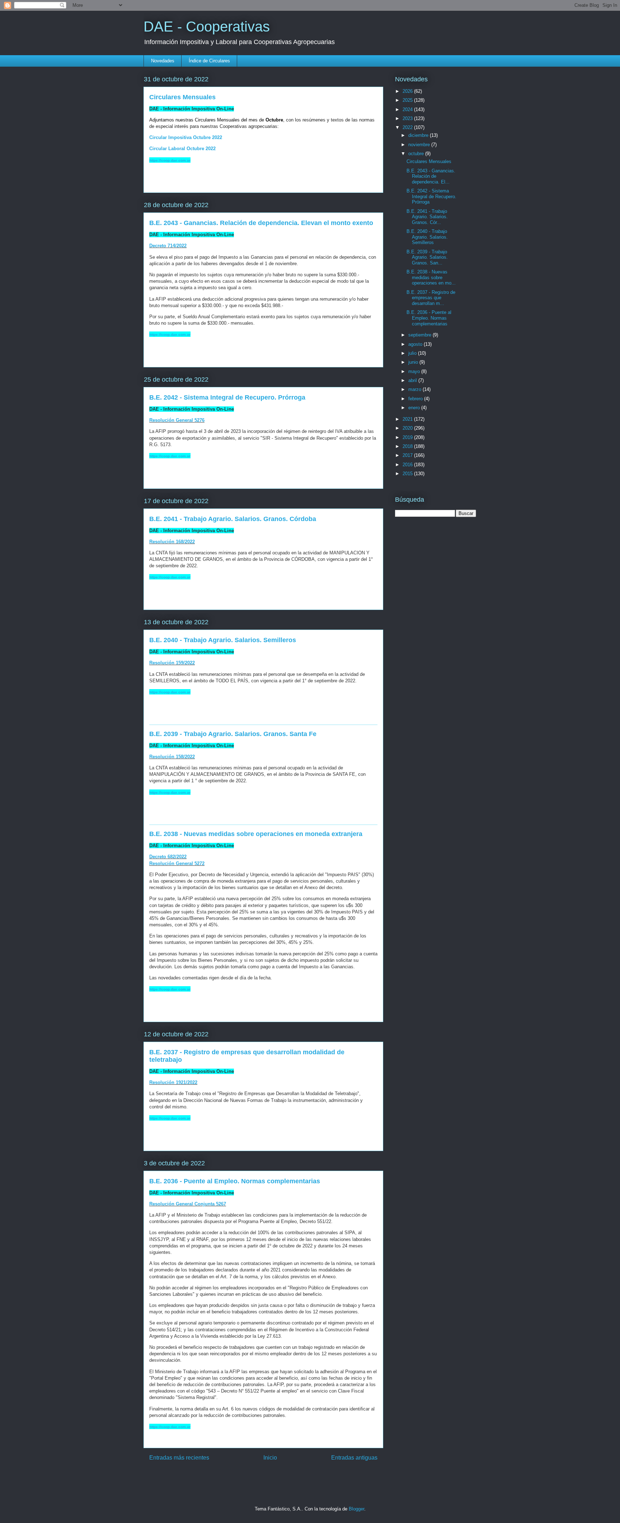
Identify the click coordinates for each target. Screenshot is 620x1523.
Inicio (270, 1458)
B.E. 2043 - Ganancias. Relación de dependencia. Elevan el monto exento (261, 222)
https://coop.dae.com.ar (170, 160)
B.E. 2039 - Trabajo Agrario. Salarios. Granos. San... (427, 257)
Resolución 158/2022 (172, 756)
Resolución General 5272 (177, 863)
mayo (414, 371)
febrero (416, 398)
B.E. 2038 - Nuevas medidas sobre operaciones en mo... (431, 277)
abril (413, 380)
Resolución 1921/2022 (173, 1082)
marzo (415, 389)
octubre (416, 153)
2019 (408, 437)
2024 (408, 109)
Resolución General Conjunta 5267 (187, 1204)
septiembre (420, 335)
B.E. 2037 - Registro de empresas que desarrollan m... (431, 298)
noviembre (419, 144)
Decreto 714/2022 (168, 245)
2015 (408, 473)
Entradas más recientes (179, 1458)
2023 (408, 118)
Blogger (356, 1509)
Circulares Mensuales (182, 97)
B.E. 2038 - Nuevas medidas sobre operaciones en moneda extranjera (255, 833)
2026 (408, 91)
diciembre (419, 135)
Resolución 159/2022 (172, 662)
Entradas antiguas (354, 1458)
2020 (408, 428)
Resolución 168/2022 (172, 541)
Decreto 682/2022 (168, 856)
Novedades (162, 60)
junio (413, 362)
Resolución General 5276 (177, 420)
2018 (408, 446)
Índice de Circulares (209, 60)
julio (413, 353)
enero (414, 407)
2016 (408, 464)
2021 (408, 419)
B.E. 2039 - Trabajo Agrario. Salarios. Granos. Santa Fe (232, 733)
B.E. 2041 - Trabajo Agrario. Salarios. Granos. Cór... (427, 217)
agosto (416, 344)
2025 (408, 100)
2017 (408, 455)
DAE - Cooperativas (207, 26)
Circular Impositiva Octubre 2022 (185, 137)
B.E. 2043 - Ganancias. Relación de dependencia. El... (431, 176)
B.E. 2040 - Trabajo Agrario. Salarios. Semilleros (222, 640)
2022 (408, 127)
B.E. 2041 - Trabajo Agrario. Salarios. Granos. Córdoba (232, 518)
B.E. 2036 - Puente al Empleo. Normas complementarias (234, 1181)
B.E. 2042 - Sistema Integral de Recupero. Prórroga (227, 397)
